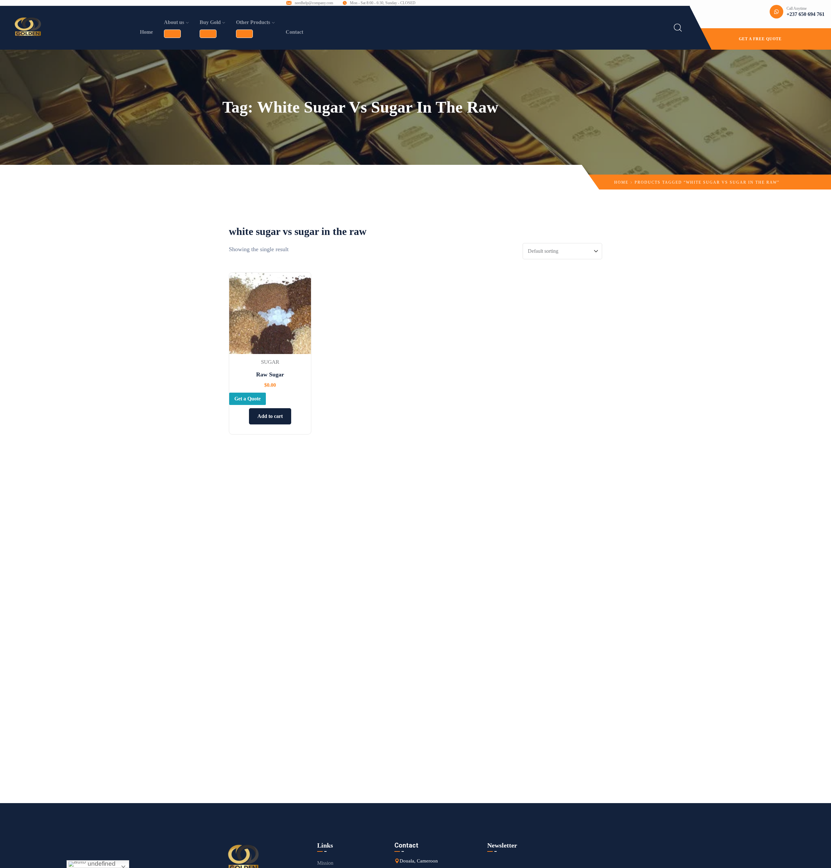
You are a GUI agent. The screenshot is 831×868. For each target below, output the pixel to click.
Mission (325, 863)
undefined (101, 863)
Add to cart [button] (270, 416)
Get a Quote (247, 398)
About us (174, 22)
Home (146, 32)
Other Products (253, 22)
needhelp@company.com (314, 3)
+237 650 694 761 (806, 14)
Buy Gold (210, 22)
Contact (294, 32)
